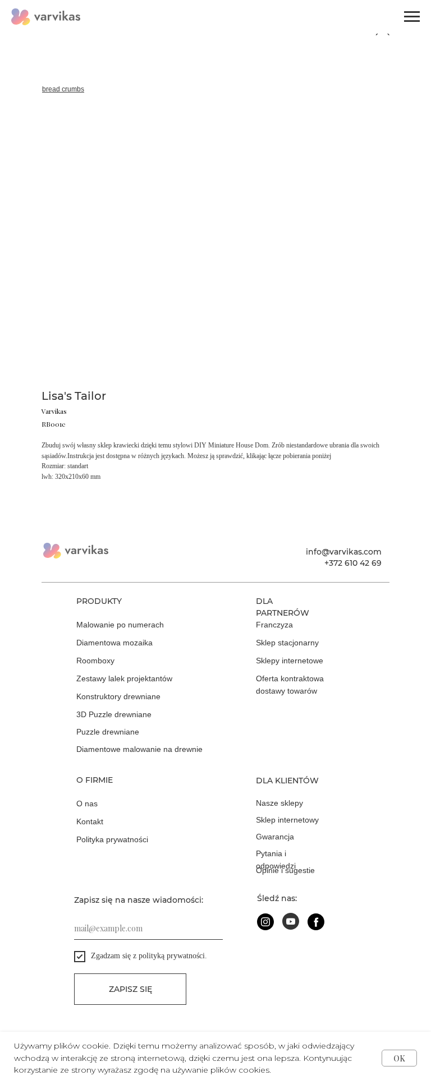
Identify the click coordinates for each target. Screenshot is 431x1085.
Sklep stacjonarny (287, 642)
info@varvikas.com (344, 552)
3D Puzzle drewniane (114, 714)
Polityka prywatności (112, 839)
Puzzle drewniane (107, 731)
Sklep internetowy (287, 819)
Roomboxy (95, 660)
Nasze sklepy (279, 802)
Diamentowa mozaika (114, 642)
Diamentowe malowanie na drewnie (139, 749)
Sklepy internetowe (289, 660)
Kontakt (89, 821)
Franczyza (274, 624)
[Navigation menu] (412, 16)
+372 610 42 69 (353, 563)
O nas (87, 803)
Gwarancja (275, 836)
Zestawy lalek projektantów (124, 678)
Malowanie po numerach (120, 624)
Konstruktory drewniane (118, 696)
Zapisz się (130, 989)
